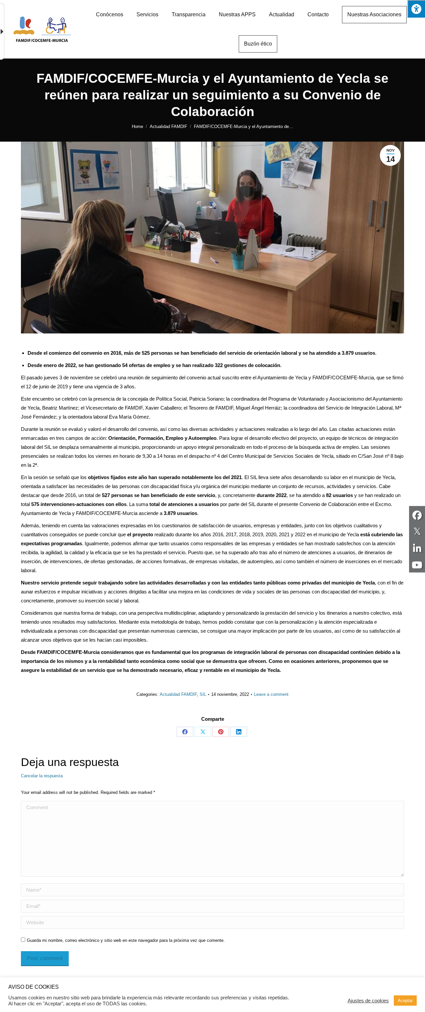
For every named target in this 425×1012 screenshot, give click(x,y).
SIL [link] (203, 694)
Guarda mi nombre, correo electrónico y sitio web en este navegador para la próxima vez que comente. (126, 940)
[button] (416, 9)
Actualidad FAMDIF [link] (178, 694)
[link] (109, 14)
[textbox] (212, 889)
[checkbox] (23, 940)
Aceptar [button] (405, 1000)
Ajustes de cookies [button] (368, 1000)
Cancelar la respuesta (42, 775)
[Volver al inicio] (42, 29)
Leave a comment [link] (271, 694)
